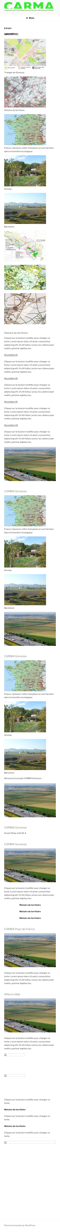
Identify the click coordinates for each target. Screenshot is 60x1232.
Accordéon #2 (11, 425)
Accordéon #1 (11, 355)
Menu (31, 18)
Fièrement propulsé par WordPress (19, 1225)
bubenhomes (10, 34)
